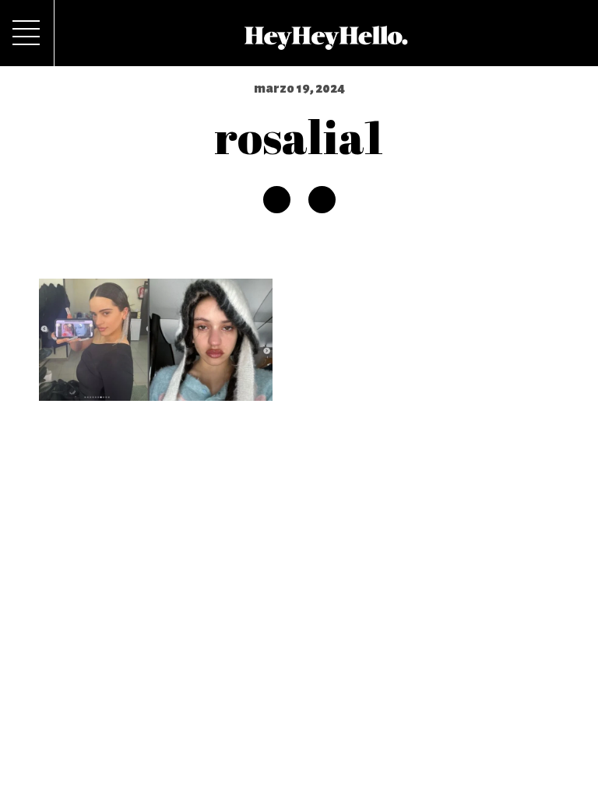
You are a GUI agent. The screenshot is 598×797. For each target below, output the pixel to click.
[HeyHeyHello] (325, 41)
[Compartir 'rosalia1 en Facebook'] (276, 199)
